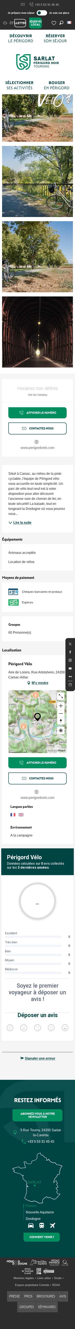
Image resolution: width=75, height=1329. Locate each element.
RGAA (56, 1285)
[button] (69, 22)
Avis (62, 1296)
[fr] (69, 22)
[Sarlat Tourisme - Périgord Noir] (37, 62)
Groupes (26, 1307)
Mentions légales (24, 1278)
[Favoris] (54, 23)
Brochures (46, 1296)
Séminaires (47, 1307)
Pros (28, 1296)
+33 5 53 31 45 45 (47, 4)
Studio (58, 1278)
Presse (14, 1296)
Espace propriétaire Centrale (32, 1285)
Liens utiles (44, 1278)
